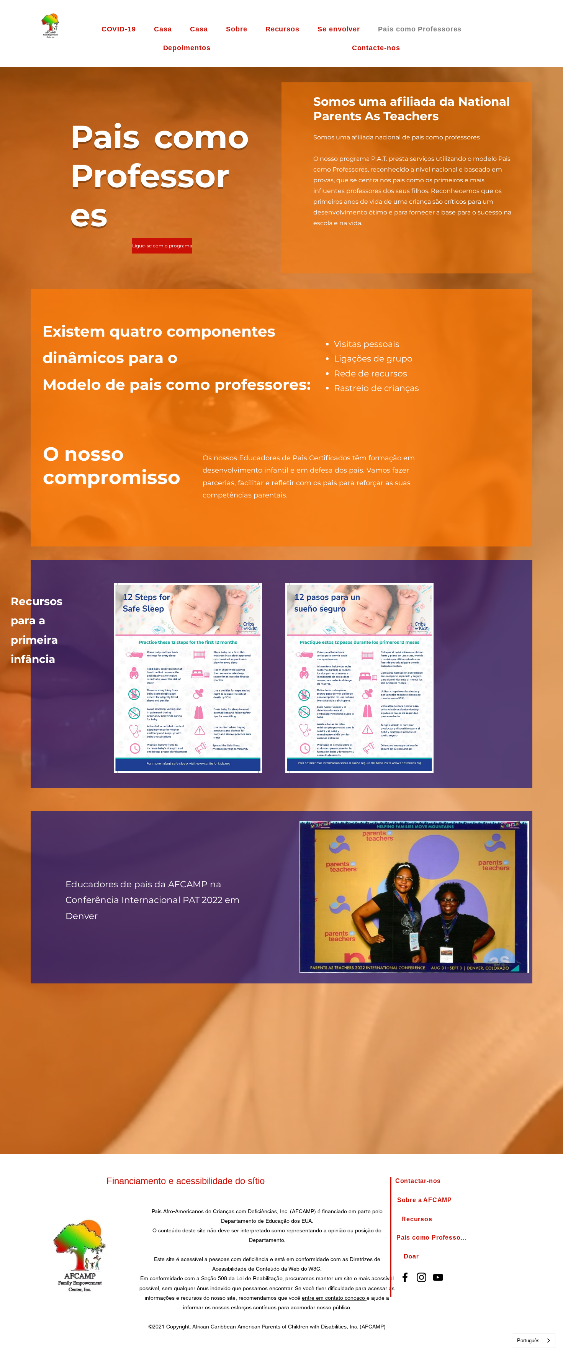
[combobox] (534, 1340)
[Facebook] (405, 1277)
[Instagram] (421, 1277)
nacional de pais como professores (427, 137)
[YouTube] (438, 1277)
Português (528, 1340)
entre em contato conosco (334, 1298)
